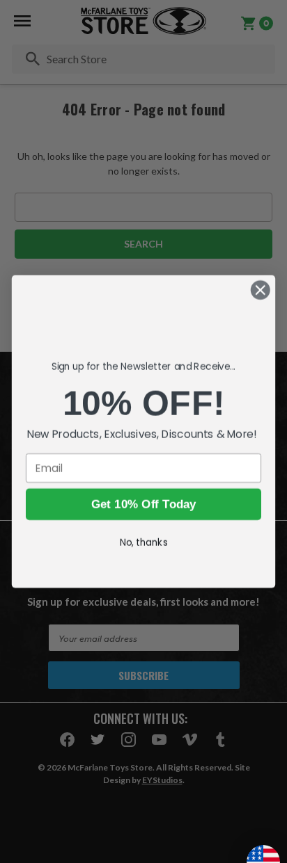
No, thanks (144, 549)
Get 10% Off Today (143, 511)
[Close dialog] (260, 290)
